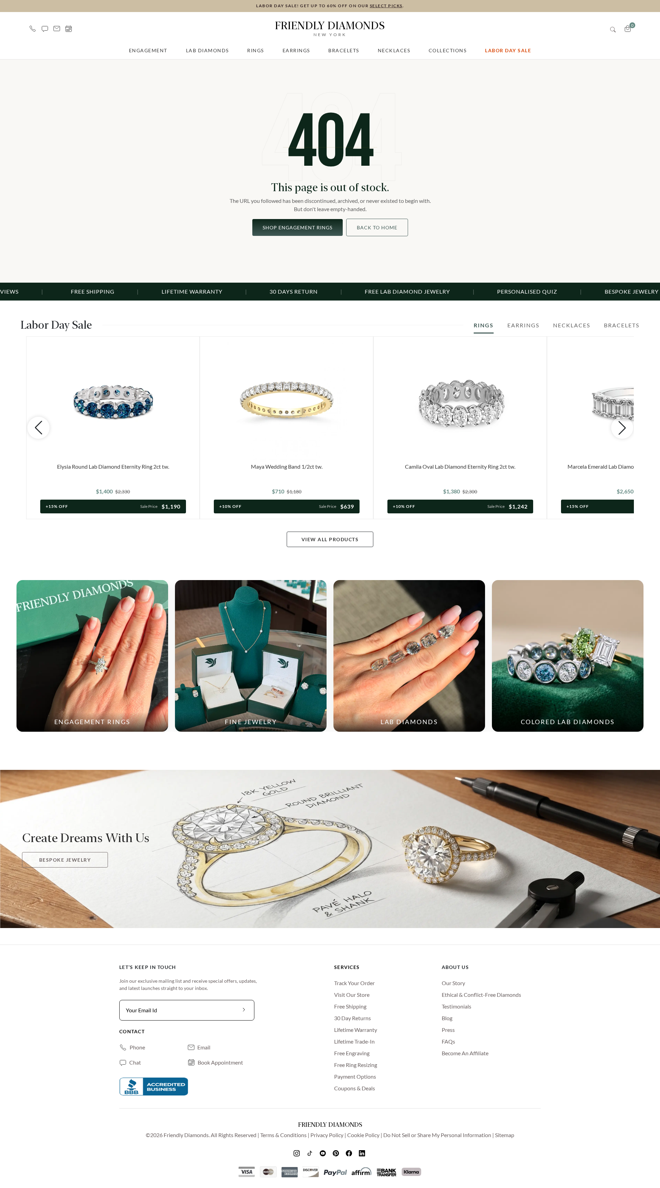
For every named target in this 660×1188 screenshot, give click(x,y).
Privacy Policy (326, 1135)
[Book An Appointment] (68, 28)
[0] (627, 28)
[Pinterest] (336, 1153)
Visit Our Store (352, 994)
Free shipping (350, 1006)
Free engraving (352, 1053)
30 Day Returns (352, 1018)
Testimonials (456, 1006)
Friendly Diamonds (330, 28)
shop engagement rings (297, 227)
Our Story (453, 983)
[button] (44, 28)
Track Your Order (354, 983)
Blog (447, 1018)
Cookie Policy (363, 1135)
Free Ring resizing (355, 1064)
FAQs (448, 1041)
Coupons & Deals (354, 1088)
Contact (132, 1031)
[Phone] (32, 28)
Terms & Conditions (283, 1135)
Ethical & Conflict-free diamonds (481, 994)
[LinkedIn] (362, 1153)
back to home (377, 227)
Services (347, 967)
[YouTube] (323, 1153)
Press (448, 1029)
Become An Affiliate (465, 1053)
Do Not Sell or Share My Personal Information (437, 1135)
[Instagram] (297, 1153)
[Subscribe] (244, 1010)
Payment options (355, 1076)
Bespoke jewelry (65, 860)
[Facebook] (349, 1153)
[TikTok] (310, 1153)
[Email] (56, 28)
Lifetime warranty (355, 1029)
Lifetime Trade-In (354, 1041)
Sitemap (504, 1135)
